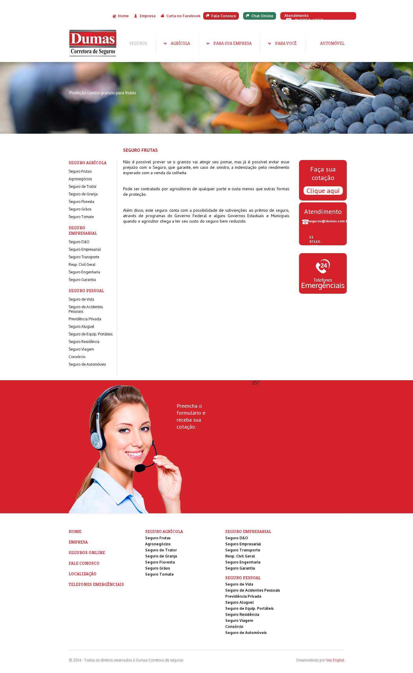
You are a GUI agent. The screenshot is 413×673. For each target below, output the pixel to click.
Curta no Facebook (183, 16)
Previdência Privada (85, 319)
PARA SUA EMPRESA (232, 43)
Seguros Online (87, 552)
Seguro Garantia (82, 279)
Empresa (147, 16)
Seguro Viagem (81, 349)
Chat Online (262, 16)
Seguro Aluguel (81, 326)
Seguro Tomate (81, 216)
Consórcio (77, 356)
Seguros (138, 43)
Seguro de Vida (81, 299)
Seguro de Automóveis (87, 364)
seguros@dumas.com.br (327, 221)
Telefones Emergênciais (96, 584)
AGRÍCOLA (180, 43)
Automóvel (332, 43)
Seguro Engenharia (84, 272)
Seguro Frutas (80, 171)
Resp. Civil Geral (82, 264)
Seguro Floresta (81, 201)
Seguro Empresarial (85, 249)
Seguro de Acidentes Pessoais (252, 590)
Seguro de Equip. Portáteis (90, 334)
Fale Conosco (223, 16)
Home (123, 16)
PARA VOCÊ (286, 43)
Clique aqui (323, 190)
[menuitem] (138, 43)
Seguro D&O (79, 242)
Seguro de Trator (82, 186)
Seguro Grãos (80, 209)
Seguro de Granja (83, 194)
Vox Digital (335, 660)
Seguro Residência (84, 341)
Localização (82, 574)
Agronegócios (80, 179)
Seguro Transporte (84, 257)
